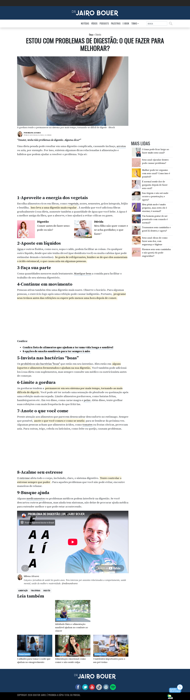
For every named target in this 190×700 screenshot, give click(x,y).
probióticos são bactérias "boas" (40, 363)
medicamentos (35, 498)
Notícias (85, 23)
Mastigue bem (82, 273)
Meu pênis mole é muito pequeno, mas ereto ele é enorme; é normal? (154, 208)
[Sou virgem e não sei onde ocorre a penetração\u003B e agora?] (136, 195)
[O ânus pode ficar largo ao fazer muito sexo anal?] (136, 152)
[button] (176, 688)
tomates (87, 424)
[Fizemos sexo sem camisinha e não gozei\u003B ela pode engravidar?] (136, 252)
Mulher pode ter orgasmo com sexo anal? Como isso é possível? (156, 173)
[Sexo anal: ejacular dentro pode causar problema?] (136, 162)
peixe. (87, 400)
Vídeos (94, 23)
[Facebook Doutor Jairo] (77, 686)
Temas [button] (134, 23)
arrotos (121, 146)
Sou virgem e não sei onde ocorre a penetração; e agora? (155, 196)
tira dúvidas (35, 590)
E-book (126, 23)
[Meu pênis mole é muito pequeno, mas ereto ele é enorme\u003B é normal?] (136, 207)
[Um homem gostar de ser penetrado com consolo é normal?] (136, 218)
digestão (46, 590)
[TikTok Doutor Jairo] (98, 686)
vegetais (73, 203)
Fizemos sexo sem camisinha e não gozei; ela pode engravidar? (156, 252)
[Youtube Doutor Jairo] (91, 686)
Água (20, 249)
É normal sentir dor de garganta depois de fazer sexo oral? (154, 185)
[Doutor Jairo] (95, 12)
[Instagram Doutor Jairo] (105, 686)
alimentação (23, 590)
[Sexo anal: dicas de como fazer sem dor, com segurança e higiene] (136, 240)
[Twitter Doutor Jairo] (84, 686)
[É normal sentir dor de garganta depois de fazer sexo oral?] (136, 184)
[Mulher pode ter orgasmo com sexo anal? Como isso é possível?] (136, 172)
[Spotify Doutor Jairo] (112, 686)
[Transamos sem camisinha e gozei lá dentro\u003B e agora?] (136, 230)
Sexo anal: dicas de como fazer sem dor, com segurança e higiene (154, 241)
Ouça (91, 34)
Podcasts (104, 23)
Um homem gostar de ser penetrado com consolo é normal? (155, 219)
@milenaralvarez (69, 583)
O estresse (23, 478)
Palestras (115, 23)
